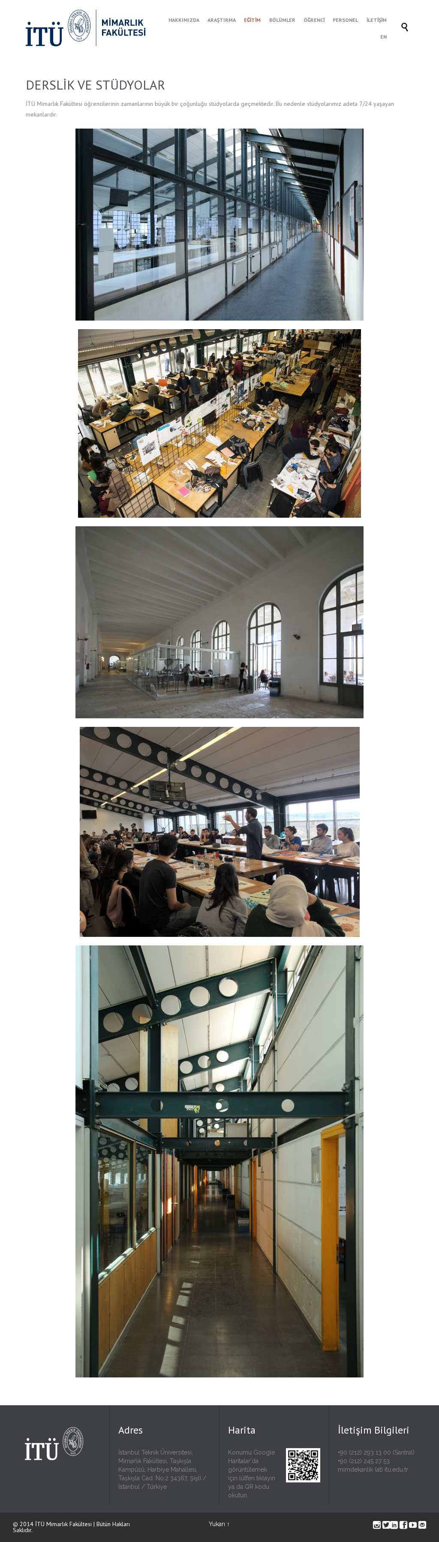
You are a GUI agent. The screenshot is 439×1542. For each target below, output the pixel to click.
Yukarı (217, 1524)
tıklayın (265, 1478)
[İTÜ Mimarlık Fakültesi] (94, 28)
